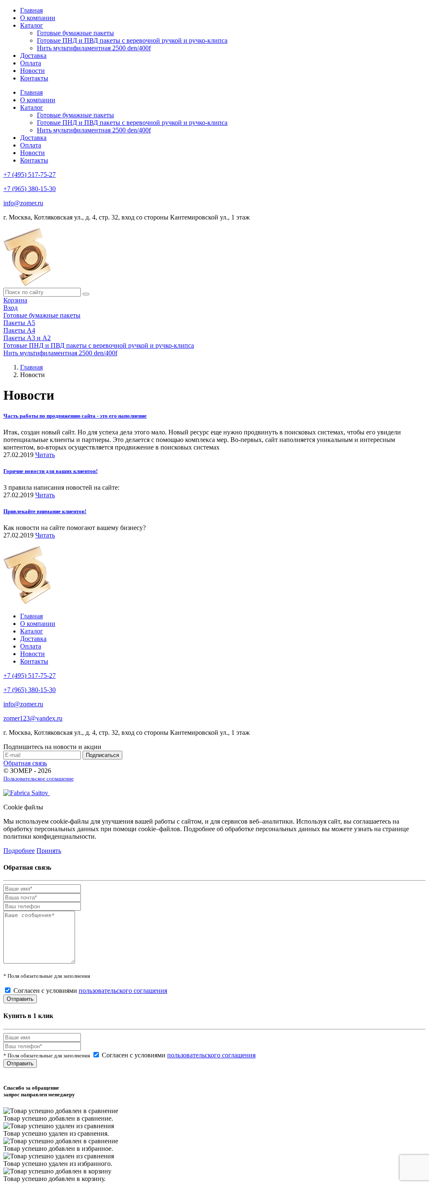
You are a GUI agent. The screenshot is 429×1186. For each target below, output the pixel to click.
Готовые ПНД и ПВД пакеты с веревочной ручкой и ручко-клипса (132, 40)
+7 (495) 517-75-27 (29, 174)
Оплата (30, 63)
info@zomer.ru (23, 203)
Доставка (33, 55)
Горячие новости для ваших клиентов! (50, 471)
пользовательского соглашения (123, 990)
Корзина (15, 300)
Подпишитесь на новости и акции (52, 746)
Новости (32, 70)
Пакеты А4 (19, 330)
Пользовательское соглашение (38, 778)
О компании (37, 17)
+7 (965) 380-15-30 (29, 188)
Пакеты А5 (19, 322)
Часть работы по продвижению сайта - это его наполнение (75, 416)
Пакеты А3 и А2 (27, 337)
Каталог (31, 25)
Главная (31, 10)
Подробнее (19, 850)
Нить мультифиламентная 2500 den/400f (94, 48)
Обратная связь (25, 763)
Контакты (34, 78)
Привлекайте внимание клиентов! (44, 511)
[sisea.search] (86, 294)
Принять (48, 850)
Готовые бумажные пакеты (75, 32)
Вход (10, 307)
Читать (45, 454)
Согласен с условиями (90, 990)
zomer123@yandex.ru (32, 718)
